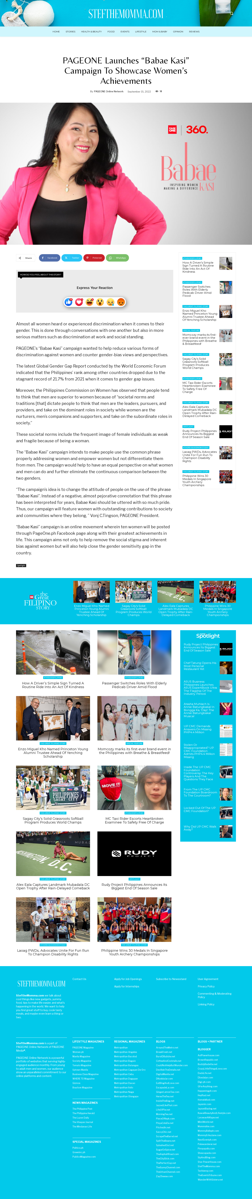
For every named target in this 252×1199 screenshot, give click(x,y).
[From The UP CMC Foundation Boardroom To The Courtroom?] (226, 794)
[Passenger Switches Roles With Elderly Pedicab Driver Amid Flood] (225, 287)
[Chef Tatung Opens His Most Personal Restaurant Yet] (226, 667)
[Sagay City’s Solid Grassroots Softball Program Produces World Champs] (225, 359)
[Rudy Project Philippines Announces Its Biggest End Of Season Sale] (225, 431)
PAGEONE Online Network (108, 91)
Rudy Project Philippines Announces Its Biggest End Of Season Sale (199, 434)
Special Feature (191, 330)
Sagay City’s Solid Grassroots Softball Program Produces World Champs (195, 363)
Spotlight (21, 565)
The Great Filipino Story (195, 306)
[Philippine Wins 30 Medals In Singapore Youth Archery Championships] (225, 476)
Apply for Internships (126, 986)
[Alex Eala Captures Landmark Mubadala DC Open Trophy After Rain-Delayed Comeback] (225, 407)
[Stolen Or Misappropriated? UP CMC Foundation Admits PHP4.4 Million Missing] (226, 749)
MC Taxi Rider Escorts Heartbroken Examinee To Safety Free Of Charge (199, 387)
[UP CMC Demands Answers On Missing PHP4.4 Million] (226, 731)
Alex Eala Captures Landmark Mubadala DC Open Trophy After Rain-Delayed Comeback (199, 411)
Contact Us (79, 979)
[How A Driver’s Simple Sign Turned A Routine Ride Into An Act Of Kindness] (225, 263)
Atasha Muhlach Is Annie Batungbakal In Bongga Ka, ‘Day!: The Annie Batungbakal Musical (199, 710)
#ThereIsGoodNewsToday (196, 447)
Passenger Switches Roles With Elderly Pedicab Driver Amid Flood (196, 291)
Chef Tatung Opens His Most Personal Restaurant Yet (200, 666)
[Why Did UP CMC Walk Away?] (226, 831)
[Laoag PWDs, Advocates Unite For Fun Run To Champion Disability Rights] (225, 452)
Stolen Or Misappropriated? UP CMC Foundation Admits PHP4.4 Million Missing (199, 751)
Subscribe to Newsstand (171, 979)
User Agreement (208, 979)
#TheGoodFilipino (192, 258)
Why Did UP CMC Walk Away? (200, 828)
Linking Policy (206, 1004)
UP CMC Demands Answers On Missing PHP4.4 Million (197, 729)
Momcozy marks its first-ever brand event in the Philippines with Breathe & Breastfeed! (199, 339)
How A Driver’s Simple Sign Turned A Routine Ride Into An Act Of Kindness (198, 267)
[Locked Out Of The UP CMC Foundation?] (226, 812)
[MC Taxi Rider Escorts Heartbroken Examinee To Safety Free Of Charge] (225, 383)
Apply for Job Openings (128, 979)
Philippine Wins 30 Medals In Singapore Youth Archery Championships (196, 480)
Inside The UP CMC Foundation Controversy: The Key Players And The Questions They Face (198, 773)
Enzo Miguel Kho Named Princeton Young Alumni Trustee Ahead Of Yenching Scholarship (199, 315)
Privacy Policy (206, 986)
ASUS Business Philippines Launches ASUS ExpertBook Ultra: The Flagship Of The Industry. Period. (200, 688)
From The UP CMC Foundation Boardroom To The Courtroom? (200, 792)
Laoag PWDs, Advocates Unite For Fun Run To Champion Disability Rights (199, 456)
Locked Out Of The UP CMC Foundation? (200, 809)
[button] (231, 13)
